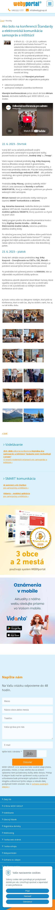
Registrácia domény (12, 826)
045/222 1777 (17, 10)
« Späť (4, 433)
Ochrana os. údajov (11, 859)
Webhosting (8, 833)
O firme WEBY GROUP (13, 806)
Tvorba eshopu (10, 846)
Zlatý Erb (7, 799)
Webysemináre (9, 853)
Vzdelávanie (8, 812)
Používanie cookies (11, 866)
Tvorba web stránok (12, 839)
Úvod (2, 21)
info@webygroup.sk (38, 10)
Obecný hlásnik (10, 819)
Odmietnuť (27, 902)
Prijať (27, 891)
